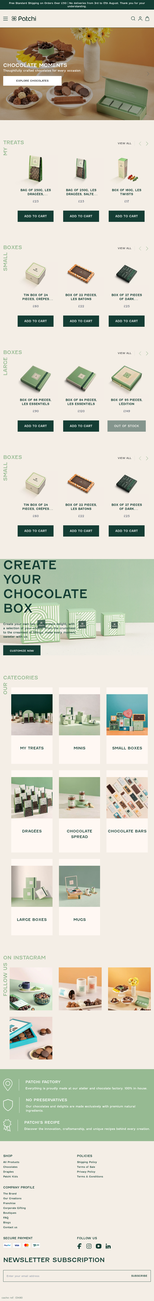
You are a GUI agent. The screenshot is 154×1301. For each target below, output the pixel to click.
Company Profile (18, 1187)
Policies (84, 1156)
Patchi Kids (10, 1176)
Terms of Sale (86, 1166)
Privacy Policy (86, 1171)
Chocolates (10, 1166)
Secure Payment (18, 1238)
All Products (11, 1162)
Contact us (10, 1227)
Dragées (8, 1171)
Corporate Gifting (14, 1208)
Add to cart (35, 216)
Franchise (9, 1203)
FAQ (5, 1217)
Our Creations (12, 1198)
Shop (7, 1156)
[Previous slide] (6, 74)
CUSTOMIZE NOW (22, 650)
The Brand (10, 1193)
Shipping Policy (87, 1162)
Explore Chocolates (32, 80)
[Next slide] (148, 74)
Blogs (7, 1222)
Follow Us (87, 1238)
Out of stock (126, 426)
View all (124, 143)
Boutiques (9, 1212)
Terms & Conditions (90, 1176)
